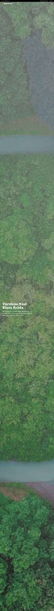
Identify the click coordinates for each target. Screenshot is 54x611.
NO (3, 0)
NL (9, 0)
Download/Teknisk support (44, 0)
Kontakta (51, 0)
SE (5, 0)
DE (7, 0)
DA (2, 0)
